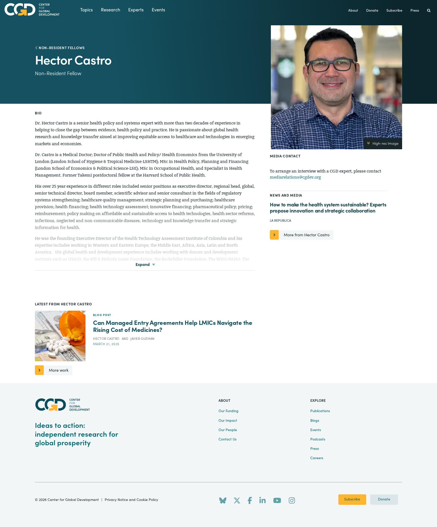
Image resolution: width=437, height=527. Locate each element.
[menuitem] (428, 11)
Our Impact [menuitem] (228, 421)
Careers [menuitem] (316, 458)
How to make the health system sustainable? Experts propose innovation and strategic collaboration (328, 208)
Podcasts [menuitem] (317, 439)
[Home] (40, 9)
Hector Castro (106, 339)
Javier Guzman (142, 339)
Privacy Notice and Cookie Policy (131, 500)
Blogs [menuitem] (314, 421)
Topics (86, 10)
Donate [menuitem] (372, 11)
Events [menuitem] (315, 430)
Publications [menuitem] (320, 411)
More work (59, 370)
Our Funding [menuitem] (228, 411)
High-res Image (386, 144)
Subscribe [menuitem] (394, 11)
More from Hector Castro (307, 235)
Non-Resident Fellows (62, 48)
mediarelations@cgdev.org (295, 177)
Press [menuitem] (414, 11)
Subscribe (352, 499)
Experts (136, 10)
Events (158, 10)
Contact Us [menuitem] (227, 439)
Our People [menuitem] (228, 430)
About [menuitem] (353, 11)
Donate (384, 499)
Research (110, 10)
